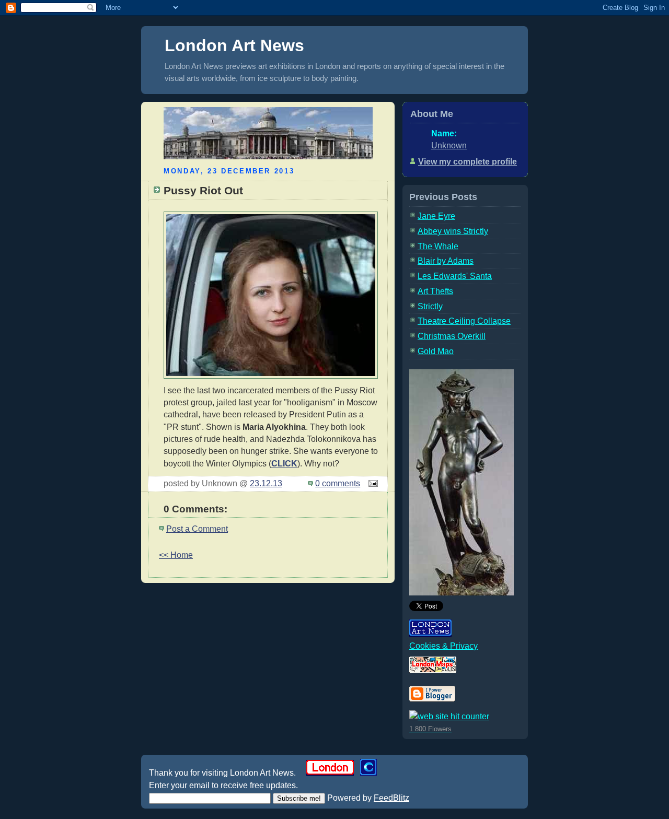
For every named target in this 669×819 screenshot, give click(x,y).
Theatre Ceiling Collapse (464, 321)
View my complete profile (467, 161)
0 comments (337, 483)
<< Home (176, 555)
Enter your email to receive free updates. (223, 785)
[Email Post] (371, 483)
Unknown (449, 145)
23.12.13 (266, 483)
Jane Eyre (436, 216)
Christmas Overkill (452, 336)
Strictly (430, 306)
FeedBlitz (391, 797)
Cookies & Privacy (443, 645)
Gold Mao (436, 351)
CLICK (284, 463)
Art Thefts (435, 291)
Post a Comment (197, 528)
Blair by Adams (446, 260)
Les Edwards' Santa (455, 276)
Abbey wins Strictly (453, 231)
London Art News (234, 45)
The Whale (438, 246)
